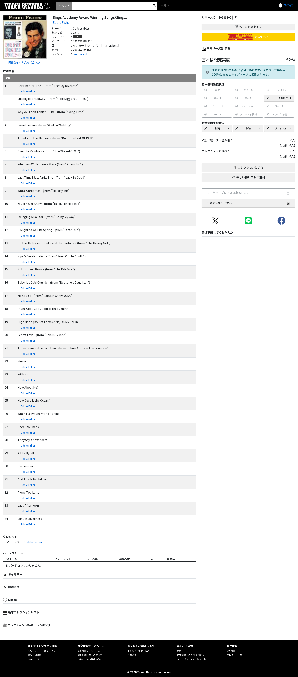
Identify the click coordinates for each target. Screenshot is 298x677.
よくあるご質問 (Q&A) (138, 650)
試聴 (248, 128)
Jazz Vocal (80, 54)
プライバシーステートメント (191, 659)
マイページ (33, 659)
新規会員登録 (34, 655)
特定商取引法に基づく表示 (190, 655)
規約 (179, 650)
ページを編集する (250, 27)
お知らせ (131, 655)
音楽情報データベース (89, 650)
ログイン (289, 5)
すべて (63, 6)
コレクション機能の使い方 (91, 659)
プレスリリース (234, 655)
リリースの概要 (279, 98)
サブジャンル (279, 128)
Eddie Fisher (62, 22)
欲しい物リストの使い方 (90, 655)
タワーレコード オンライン (41, 650)
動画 (217, 128)
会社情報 (231, 650)
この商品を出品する (219, 203)
